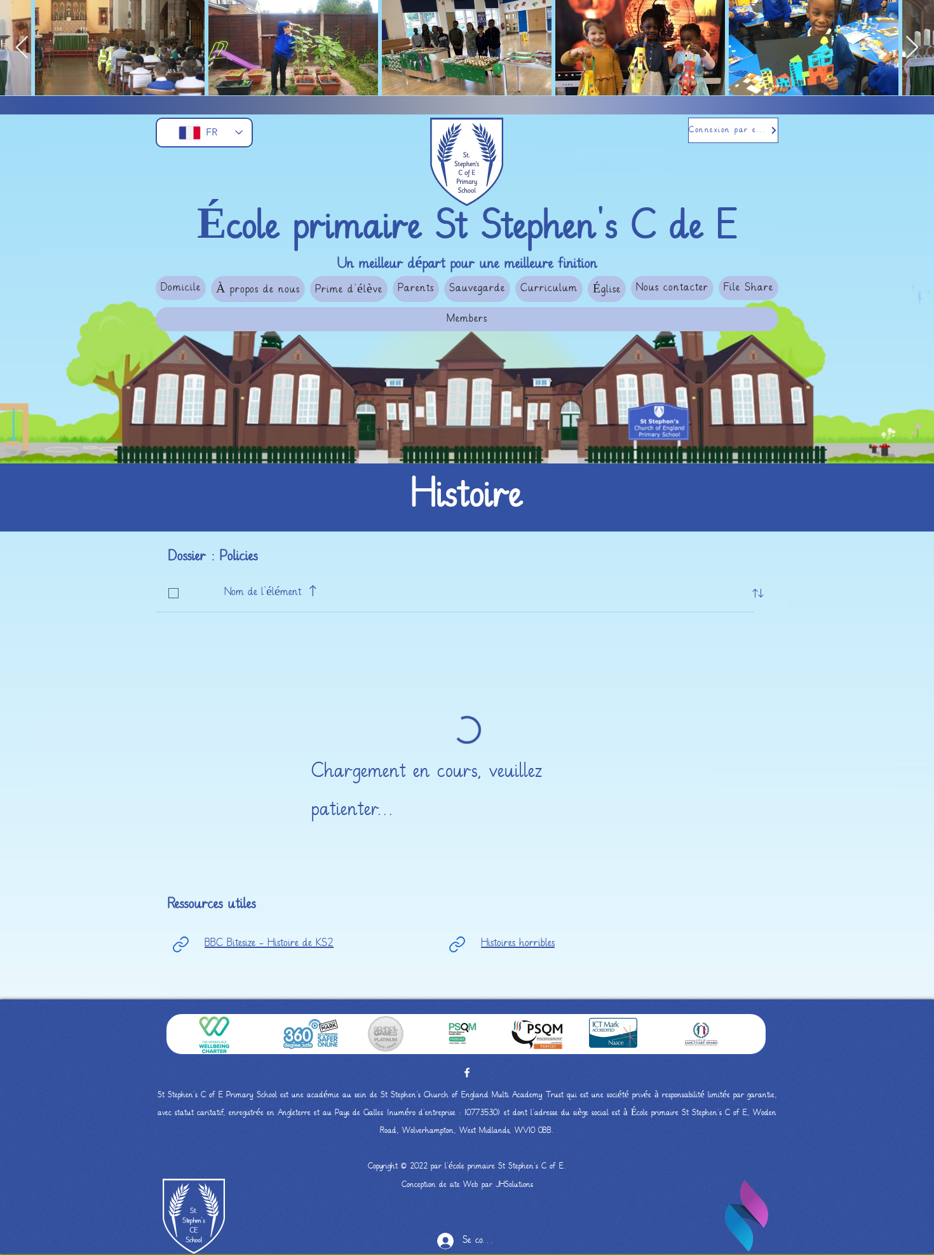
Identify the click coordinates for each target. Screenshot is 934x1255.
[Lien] (180, 944)
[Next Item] (912, 48)
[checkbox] (173, 593)
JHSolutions (514, 1185)
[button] (258, 289)
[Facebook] (467, 1072)
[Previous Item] (22, 48)
